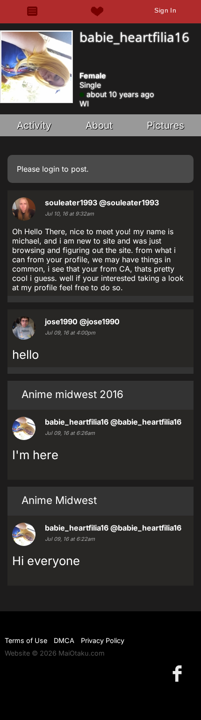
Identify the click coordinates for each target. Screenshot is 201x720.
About (99, 125)
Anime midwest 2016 (72, 394)
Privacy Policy (102, 640)
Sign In (165, 10)
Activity (34, 125)
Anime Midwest (59, 500)
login (50, 169)
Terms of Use (26, 640)
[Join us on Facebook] (179, 673)
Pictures (165, 125)
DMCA (64, 640)
